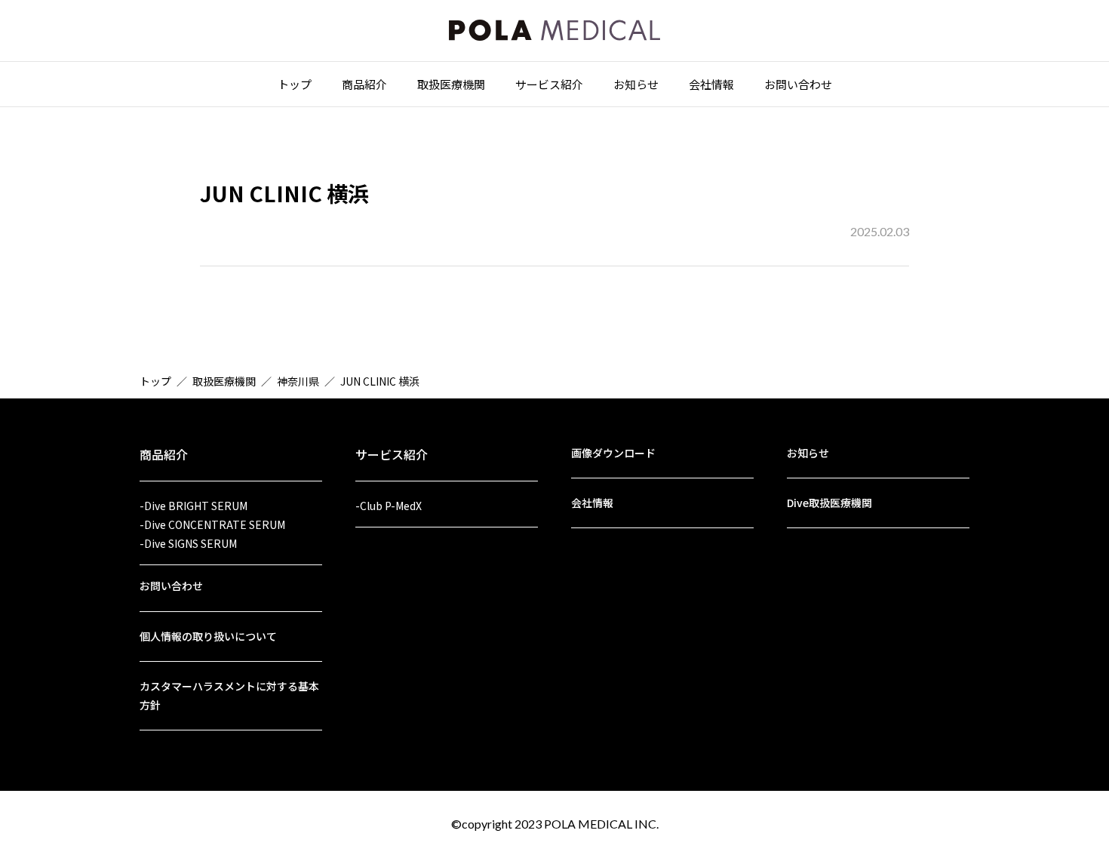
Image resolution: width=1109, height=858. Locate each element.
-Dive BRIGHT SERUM (193, 505)
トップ (295, 84)
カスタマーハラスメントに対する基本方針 (229, 695)
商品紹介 (364, 84)
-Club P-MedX (388, 505)
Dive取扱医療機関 (829, 502)
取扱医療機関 (451, 84)
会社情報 (711, 84)
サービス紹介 (549, 84)
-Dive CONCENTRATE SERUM (212, 524)
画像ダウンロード (613, 452)
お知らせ (636, 84)
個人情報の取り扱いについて (208, 636)
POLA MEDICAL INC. (601, 823)
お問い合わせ (798, 84)
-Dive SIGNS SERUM (188, 543)
